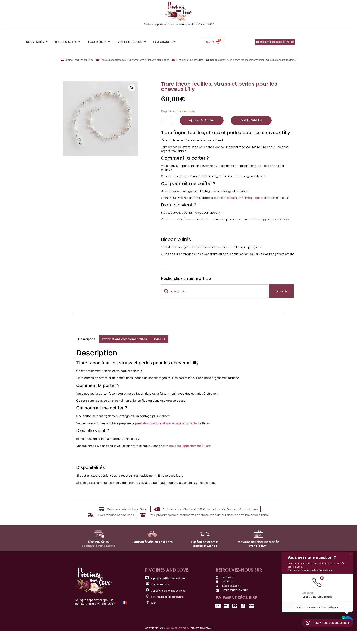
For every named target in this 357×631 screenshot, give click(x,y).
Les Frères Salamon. (177, 627)
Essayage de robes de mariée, (258, 542)
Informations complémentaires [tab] (124, 339)
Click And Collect (99, 541)
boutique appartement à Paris (269, 219)
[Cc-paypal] (218, 605)
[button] (131, 87)
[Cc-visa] (226, 605)
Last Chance (162, 41)
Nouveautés (35, 41)
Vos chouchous (129, 41)
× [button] (350, 554)
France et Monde (205, 546)
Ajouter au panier (201, 120)
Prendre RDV (258, 546)
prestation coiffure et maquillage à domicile (246, 198)
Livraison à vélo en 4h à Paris (152, 542)
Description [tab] (86, 339)
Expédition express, (205, 542)
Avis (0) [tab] (159, 339)
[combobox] (214, 291)
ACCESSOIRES (97, 41)
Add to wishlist (251, 120)
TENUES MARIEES (66, 41)
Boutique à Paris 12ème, (99, 546)
